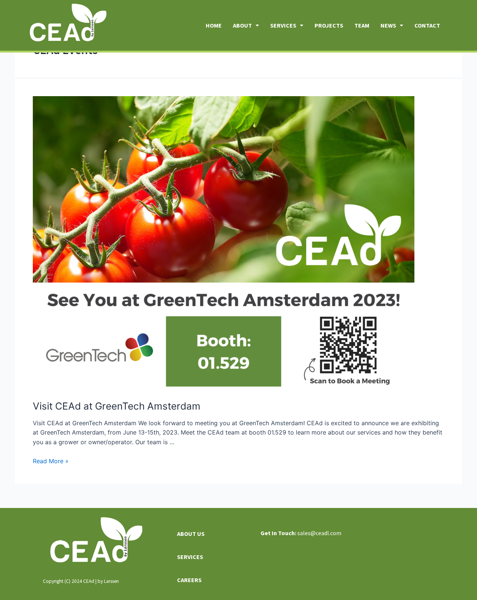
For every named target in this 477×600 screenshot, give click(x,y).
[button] (246, 25)
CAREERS (189, 580)
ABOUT (242, 25)
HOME (214, 25)
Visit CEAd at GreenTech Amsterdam (116, 406)
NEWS (388, 25)
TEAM (361, 25)
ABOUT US (191, 533)
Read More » (51, 461)
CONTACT (427, 25)
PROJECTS (329, 25)
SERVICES (283, 25)
